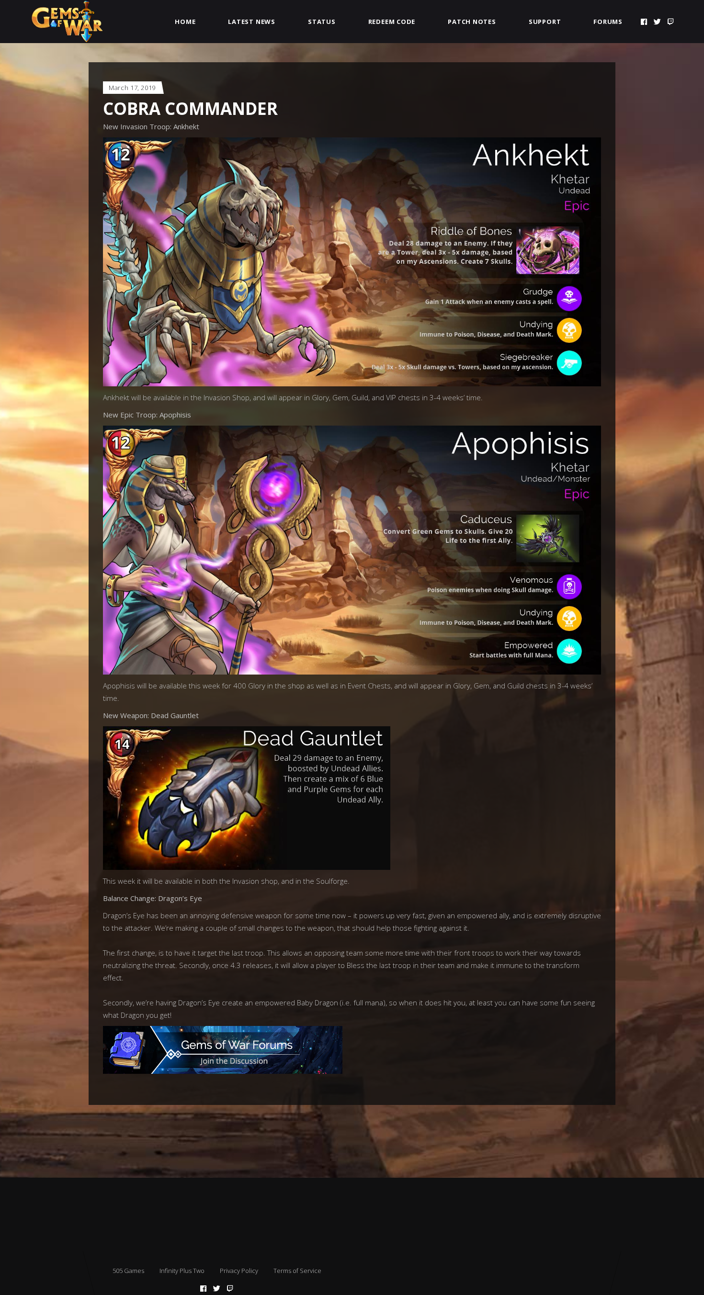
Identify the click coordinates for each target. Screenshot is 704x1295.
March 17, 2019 (132, 87)
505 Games (128, 1270)
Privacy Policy (239, 1270)
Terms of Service (297, 1270)
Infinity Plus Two (181, 1270)
